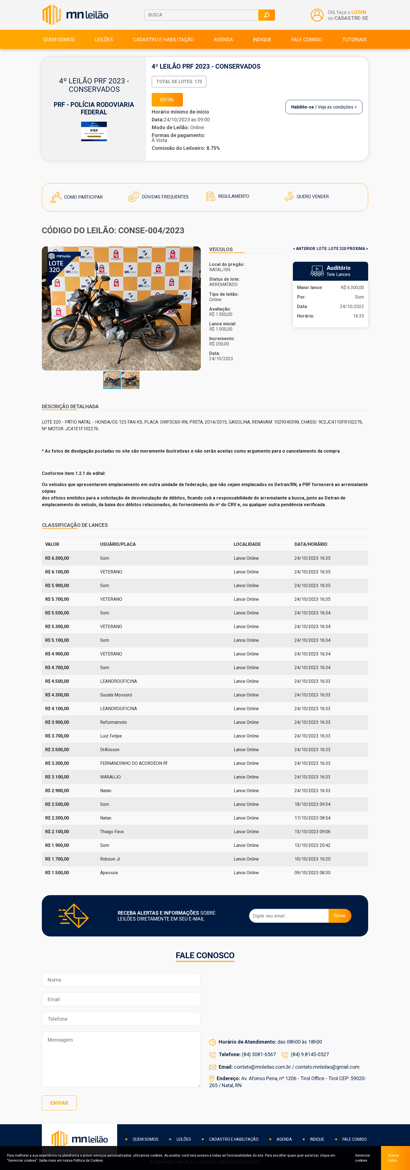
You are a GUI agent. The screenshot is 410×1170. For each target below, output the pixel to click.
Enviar (340, 915)
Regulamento (233, 196)
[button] (195, 308)
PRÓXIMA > (357, 248)
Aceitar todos (393, 1158)
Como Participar (83, 197)
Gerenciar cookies (362, 1158)
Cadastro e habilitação (163, 39)
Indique (262, 39)
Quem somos (59, 39)
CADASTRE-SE (351, 18)
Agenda (223, 39)
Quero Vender (312, 196)
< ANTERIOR (304, 248)
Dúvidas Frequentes (165, 197)
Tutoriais (354, 39)
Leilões (104, 39)
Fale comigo (306, 39)
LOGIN (358, 12)
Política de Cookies (88, 1160)
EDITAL (167, 99)
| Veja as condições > (324, 107)
